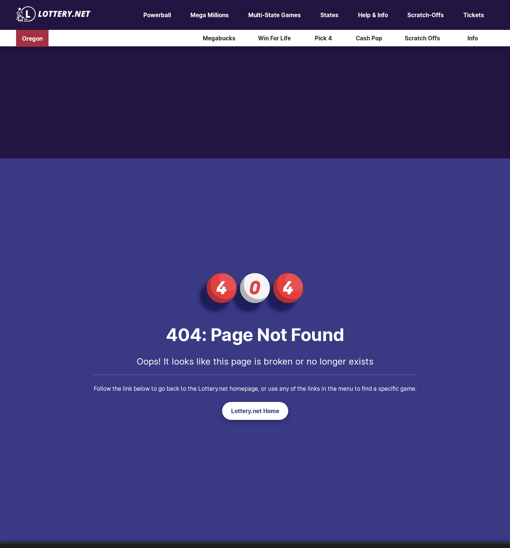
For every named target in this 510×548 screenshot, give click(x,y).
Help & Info (373, 15)
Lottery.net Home (255, 411)
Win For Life (274, 38)
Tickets (473, 15)
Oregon (32, 38)
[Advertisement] (255, 102)
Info (472, 38)
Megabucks (219, 38)
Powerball (157, 15)
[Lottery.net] (53, 20)
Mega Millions (209, 15)
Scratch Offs (422, 38)
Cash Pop (369, 38)
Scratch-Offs (425, 15)
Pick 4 (323, 38)
